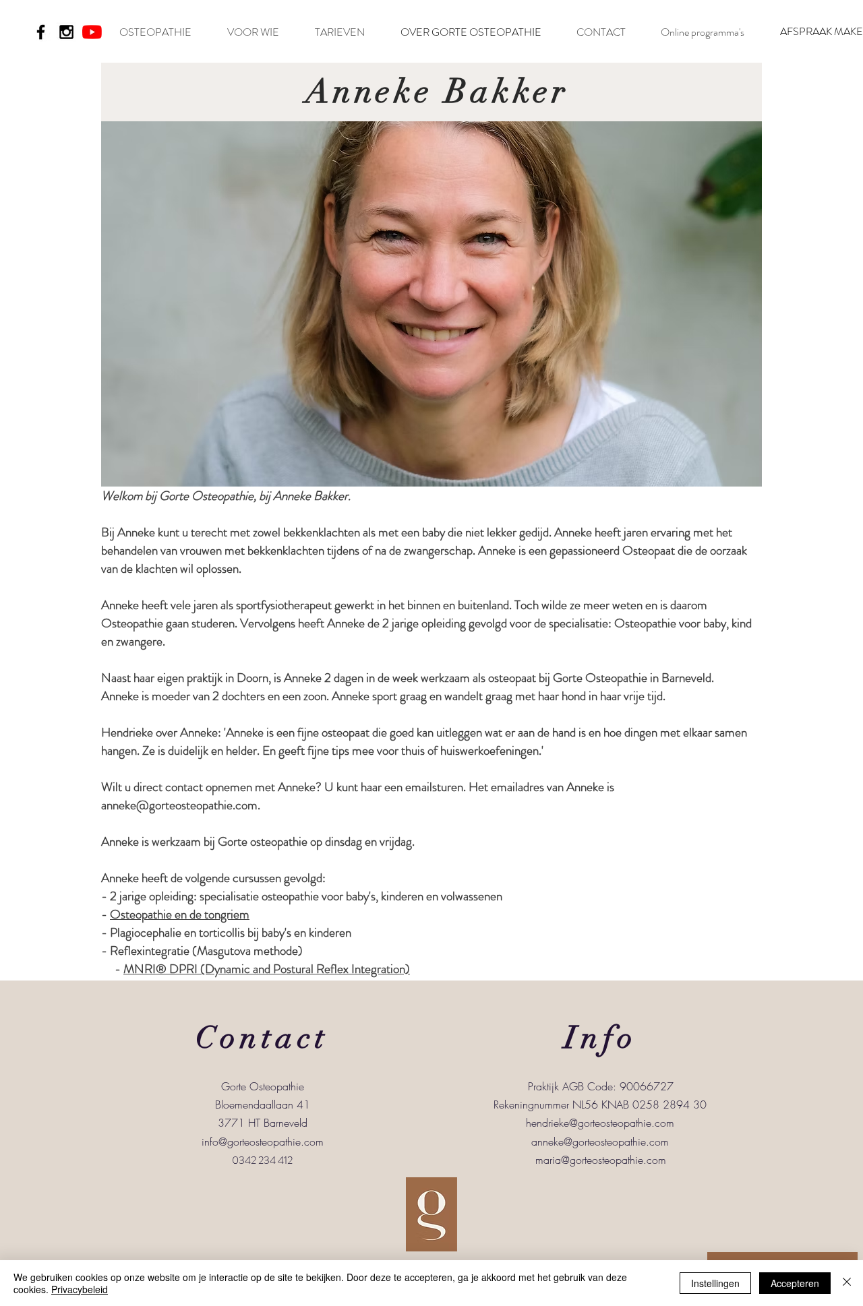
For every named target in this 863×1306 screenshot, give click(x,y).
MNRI (139, 969)
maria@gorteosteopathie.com (600, 1159)
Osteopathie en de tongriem (179, 914)
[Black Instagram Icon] (66, 32)
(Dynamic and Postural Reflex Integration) (304, 969)
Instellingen (715, 1283)
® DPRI (177, 969)
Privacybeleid (79, 1289)
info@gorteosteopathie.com (263, 1141)
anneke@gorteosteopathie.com (600, 1141)
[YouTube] (92, 32)
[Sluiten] (847, 1283)
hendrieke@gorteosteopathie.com (600, 1122)
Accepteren (795, 1283)
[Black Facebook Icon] (41, 32)
